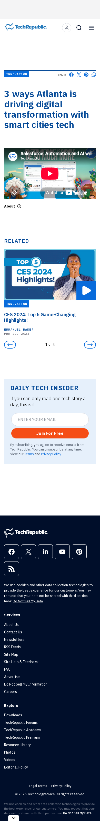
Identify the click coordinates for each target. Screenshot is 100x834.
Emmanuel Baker (19, 329)
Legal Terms (38, 786)
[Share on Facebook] (71, 74)
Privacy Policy (51, 454)
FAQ (7, 669)
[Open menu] (91, 27)
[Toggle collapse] (13, 818)
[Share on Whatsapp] (94, 74)
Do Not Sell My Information (25, 684)
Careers (10, 691)
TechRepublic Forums (21, 722)
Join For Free (50, 433)
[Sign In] (66, 27)
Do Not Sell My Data (28, 601)
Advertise (12, 676)
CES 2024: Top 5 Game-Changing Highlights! (40, 317)
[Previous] (10, 345)
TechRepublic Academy (22, 730)
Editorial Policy (16, 767)
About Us (11, 624)
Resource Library (17, 745)
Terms (29, 454)
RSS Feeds (12, 647)
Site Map (11, 654)
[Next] (90, 345)
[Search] (79, 27)
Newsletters (14, 639)
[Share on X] (79, 74)
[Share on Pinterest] (86, 74)
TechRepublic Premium (22, 737)
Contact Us (13, 632)
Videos (9, 759)
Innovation (16, 74)
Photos (9, 752)
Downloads (13, 715)
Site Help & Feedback (21, 662)
